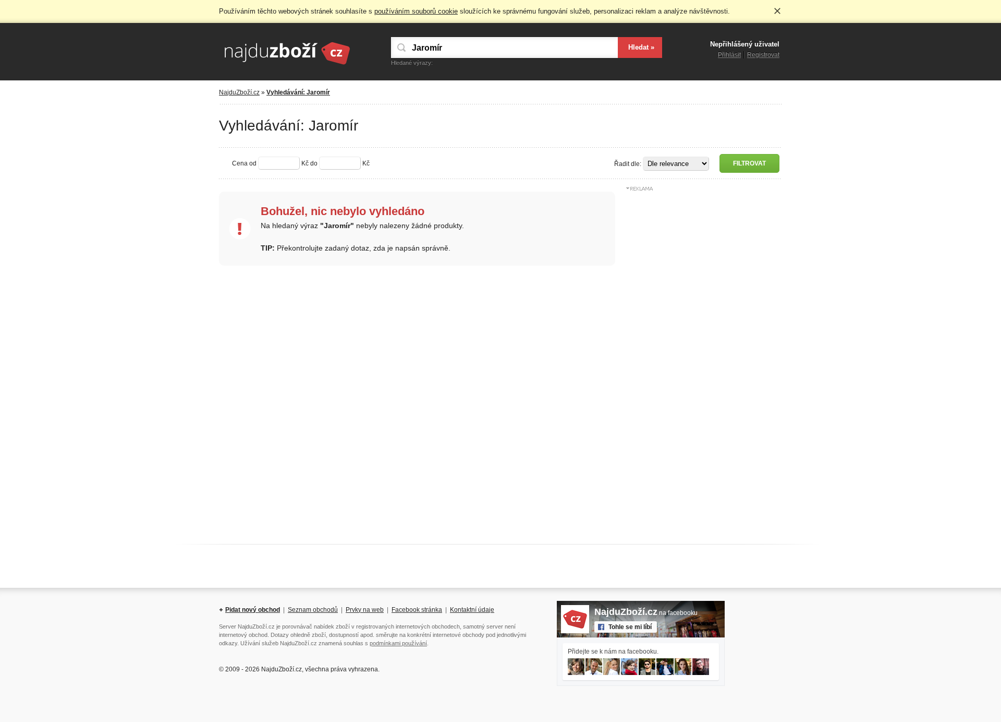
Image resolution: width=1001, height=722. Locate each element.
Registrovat (763, 54)
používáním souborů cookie (416, 11)
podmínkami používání (398, 643)
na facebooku (646, 613)
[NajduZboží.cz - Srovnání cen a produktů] (287, 65)
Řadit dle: (627, 164)
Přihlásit (729, 54)
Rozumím (777, 11)
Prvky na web (365, 609)
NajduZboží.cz (239, 92)
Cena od (244, 163)
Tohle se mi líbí (630, 627)
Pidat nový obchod (252, 609)
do (314, 163)
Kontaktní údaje (472, 609)
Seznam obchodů (313, 609)
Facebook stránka (417, 609)
